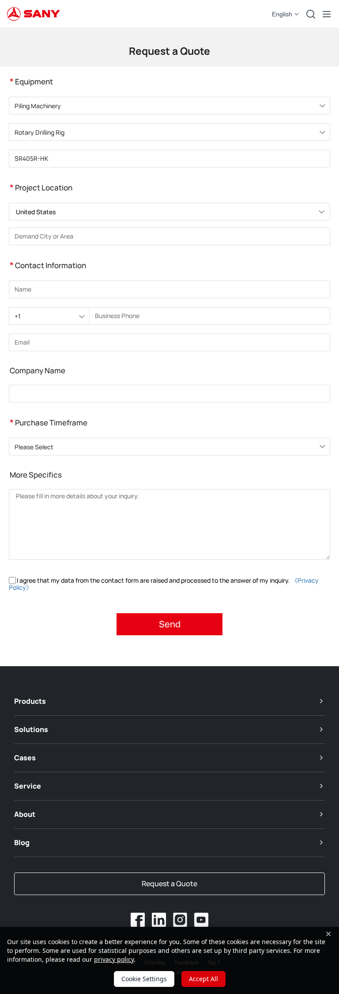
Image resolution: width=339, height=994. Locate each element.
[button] (286, 14)
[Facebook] (138, 920)
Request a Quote (169, 883)
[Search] (310, 14)
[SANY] (33, 14)
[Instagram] (180, 920)
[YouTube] (201, 920)
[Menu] (326, 14)
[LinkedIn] (159, 920)
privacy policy (114, 959)
